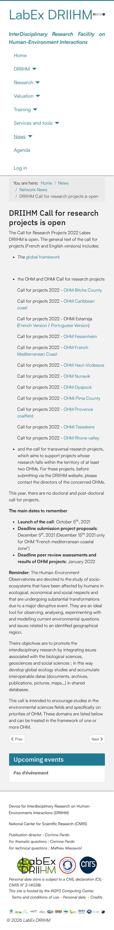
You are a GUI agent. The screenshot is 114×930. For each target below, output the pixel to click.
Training (22, 109)
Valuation (23, 96)
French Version (32, 325)
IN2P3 (56, 890)
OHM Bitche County (83, 290)
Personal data (74, 897)
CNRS (81, 823)
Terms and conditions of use (35, 897)
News (20, 136)
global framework (43, 257)
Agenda (22, 150)
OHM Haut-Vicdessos (84, 365)
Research (23, 82)
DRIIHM (22, 69)
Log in (20, 168)
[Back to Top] (104, 920)
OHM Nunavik (77, 376)
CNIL (70, 879)
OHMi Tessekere (79, 427)
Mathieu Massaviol (66, 848)
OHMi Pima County (82, 398)
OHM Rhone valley (81, 438)
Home (20, 55)
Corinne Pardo (57, 834)
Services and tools (33, 123)
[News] (29, 136)
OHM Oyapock (78, 387)
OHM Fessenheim (80, 336)
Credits (96, 897)
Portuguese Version (69, 325)
